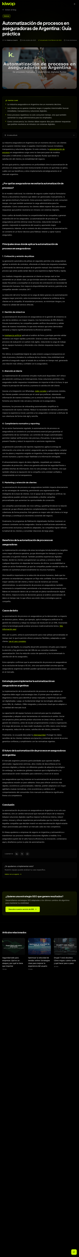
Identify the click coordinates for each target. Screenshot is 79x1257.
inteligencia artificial (13, 335)
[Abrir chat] (74, 1252)
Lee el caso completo (17, 641)
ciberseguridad (39, 735)
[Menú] (74, 4)
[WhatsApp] (27, 854)
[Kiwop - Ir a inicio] (8, 4)
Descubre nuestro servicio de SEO (21, 909)
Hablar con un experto (12, 874)
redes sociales (41, 391)
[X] (22, 854)
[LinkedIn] (17, 854)
